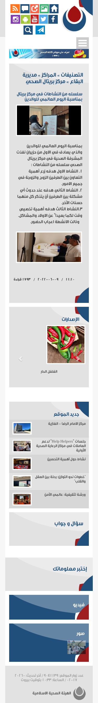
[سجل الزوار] (25, 12)
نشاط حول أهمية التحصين (66, 459)
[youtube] (34, 23)
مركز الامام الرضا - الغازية (67, 424)
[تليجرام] (40, 33)
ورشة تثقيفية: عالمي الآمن (65, 495)
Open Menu (82, 43)
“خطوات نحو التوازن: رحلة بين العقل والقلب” (60, 479)
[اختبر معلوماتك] (34, 12)
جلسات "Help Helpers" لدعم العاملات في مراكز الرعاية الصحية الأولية (61, 446)
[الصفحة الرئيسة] (54, 12)
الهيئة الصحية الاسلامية (52, 693)
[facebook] (53, 23)
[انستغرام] (15, 23)
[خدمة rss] (15, 12)
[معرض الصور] (44, 12)
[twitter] (43, 23)
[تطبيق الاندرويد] (25, 23)
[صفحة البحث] (29, 33)
